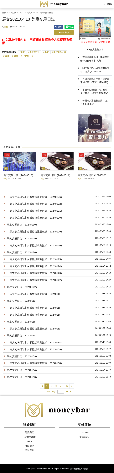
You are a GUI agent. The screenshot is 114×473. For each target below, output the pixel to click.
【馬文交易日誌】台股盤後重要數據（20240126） (35, 245)
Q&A (29, 441)
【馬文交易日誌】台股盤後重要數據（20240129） (35, 231)
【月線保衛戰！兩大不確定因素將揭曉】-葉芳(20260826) (94, 81)
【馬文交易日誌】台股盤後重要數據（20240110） (35, 342)
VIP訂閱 (12, 13)
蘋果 (15, 56)
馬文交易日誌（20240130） (22, 224)
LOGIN (109, 4)
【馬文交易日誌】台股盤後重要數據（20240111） (35, 328)
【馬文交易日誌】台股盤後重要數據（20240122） (35, 280)
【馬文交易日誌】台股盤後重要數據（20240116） (35, 314)
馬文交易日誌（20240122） (22, 287)
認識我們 (29, 432)
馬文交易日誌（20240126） (22, 252)
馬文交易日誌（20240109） (22, 356)
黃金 (6, 56)
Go (67, 391)
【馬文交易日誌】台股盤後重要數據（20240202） (35, 203)
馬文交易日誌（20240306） (93, 175)
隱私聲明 (29, 450)
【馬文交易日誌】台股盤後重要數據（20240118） (35, 307)
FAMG (25, 56)
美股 (23, 52)
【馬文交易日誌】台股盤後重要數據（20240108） (35, 363)
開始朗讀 (64, 32)
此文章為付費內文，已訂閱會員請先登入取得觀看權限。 (37, 41)
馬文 (21, 13)
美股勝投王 (34, 52)
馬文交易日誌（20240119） (22, 300)
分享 (59, 27)
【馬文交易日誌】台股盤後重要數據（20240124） (35, 266)
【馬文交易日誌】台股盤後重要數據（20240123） (35, 273)
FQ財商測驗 (30, 437)
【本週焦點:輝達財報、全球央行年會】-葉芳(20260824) (94, 91)
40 (67, 386)
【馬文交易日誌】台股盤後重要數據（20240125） (35, 259)
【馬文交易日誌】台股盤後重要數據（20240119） (35, 294)
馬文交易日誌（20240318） (18, 175)
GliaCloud (84, 432)
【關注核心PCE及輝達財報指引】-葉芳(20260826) (95, 70)
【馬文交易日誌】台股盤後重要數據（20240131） (35, 210)
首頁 (4, 13)
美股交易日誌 (59, 52)
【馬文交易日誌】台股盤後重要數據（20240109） (35, 349)
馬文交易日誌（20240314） (56, 175)
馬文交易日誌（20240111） (22, 335)
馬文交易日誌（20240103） (22, 377)
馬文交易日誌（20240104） (22, 370)
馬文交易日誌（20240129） (22, 238)
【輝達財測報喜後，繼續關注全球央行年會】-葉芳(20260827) (94, 59)
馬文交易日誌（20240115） (22, 321)
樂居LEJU (84, 437)
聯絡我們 (29, 446)
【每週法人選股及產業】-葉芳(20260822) (94, 102)
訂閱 (7, 155)
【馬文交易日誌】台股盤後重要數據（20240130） (35, 217)
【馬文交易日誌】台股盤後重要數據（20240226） (35, 197)
